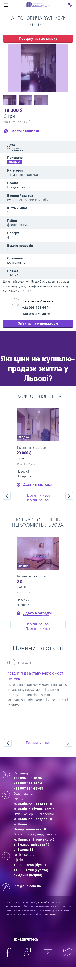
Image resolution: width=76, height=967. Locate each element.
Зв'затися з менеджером (38, 323)
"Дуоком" (41, 902)
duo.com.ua (49, 914)
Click (6, 6)
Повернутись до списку (38, 38)
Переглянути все (38, 495)
